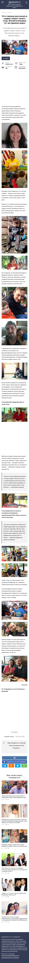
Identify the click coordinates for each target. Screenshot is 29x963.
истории (15, 732)
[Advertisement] (14, 88)
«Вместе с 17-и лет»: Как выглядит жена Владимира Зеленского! (14, 894)
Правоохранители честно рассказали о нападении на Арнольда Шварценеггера (14, 796)
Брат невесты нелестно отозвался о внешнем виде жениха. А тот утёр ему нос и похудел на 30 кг (14, 869)
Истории (5, 58)
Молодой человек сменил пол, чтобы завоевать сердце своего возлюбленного (14, 845)
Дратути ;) (14, 2)
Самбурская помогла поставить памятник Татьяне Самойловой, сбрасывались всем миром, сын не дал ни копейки (14, 821)
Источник (24, 685)
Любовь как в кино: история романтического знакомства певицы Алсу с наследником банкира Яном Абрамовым (14, 918)
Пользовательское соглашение (10, 957)
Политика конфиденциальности (10, 955)
